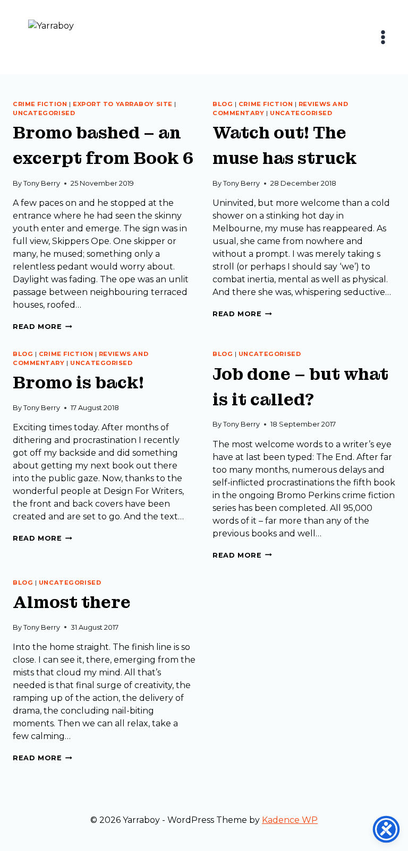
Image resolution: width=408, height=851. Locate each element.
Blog (222, 104)
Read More (42, 327)
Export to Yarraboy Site (123, 104)
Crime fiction (40, 104)
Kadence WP (290, 820)
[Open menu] (382, 37)
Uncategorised (44, 113)
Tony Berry (41, 183)
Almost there (72, 602)
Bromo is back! (78, 383)
